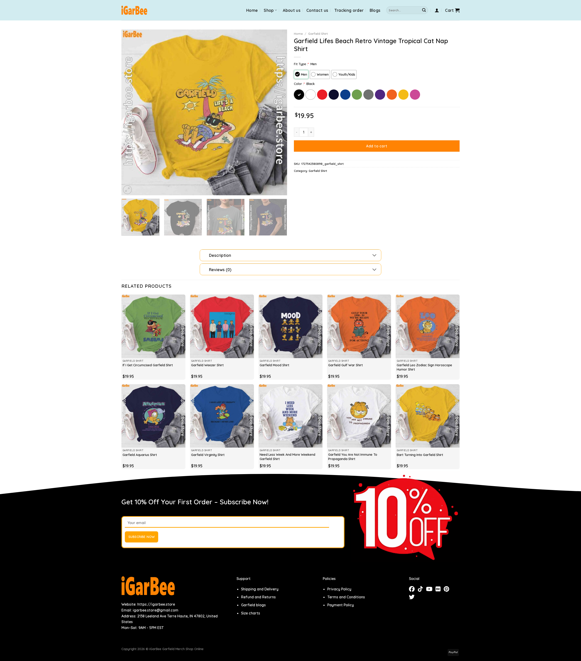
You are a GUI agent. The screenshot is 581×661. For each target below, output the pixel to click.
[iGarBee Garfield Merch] (134, 10)
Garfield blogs (253, 605)
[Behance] (440, 589)
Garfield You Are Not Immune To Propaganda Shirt (352, 457)
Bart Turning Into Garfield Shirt (420, 455)
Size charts (250, 613)
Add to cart (376, 146)
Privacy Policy (339, 589)
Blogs (375, 10)
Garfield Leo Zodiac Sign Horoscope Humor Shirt (424, 367)
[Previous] (130, 112)
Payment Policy (340, 605)
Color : (299, 84)
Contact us (317, 10)
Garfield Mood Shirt (274, 365)
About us (291, 10)
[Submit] (424, 10)
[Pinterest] (447, 589)
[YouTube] (431, 589)
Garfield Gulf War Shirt (345, 365)
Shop (269, 10)
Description (220, 255)
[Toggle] (374, 256)
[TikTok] (422, 589)
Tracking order (349, 10)
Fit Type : (301, 64)
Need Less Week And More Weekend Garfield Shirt (287, 457)
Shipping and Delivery (259, 589)
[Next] (278, 112)
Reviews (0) (220, 269)
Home (252, 10)
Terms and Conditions (346, 597)
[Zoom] (127, 189)
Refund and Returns (258, 597)
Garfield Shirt (318, 33)
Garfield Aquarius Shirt (140, 455)
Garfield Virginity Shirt (207, 455)
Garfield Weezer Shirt (207, 365)
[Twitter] (413, 597)
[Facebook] (413, 589)
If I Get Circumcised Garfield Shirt (148, 365)
